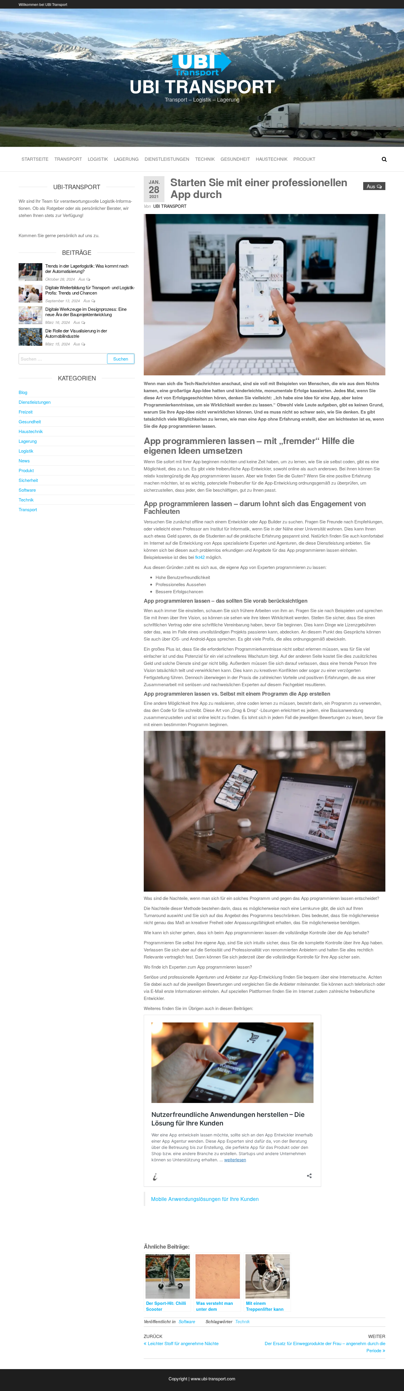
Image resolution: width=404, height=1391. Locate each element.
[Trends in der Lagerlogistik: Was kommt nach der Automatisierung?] (30, 271)
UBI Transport (202, 86)
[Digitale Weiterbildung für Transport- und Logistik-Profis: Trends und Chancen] (30, 293)
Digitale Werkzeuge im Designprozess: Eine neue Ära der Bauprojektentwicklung (86, 311)
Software (187, 1321)
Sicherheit (28, 480)
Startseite (35, 159)
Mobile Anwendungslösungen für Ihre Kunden (205, 1198)
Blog (23, 392)
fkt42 (200, 557)
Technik (205, 159)
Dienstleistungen (167, 159)
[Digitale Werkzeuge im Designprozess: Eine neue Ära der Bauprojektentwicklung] (30, 314)
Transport (68, 159)
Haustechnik (271, 159)
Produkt (304, 159)
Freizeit (26, 412)
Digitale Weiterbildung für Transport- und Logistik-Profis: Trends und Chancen (90, 290)
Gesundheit (235, 159)
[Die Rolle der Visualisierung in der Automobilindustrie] (30, 336)
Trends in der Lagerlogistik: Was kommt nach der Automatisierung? (86, 268)
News (24, 460)
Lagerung (126, 159)
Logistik (98, 159)
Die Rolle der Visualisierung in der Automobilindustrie (76, 333)
